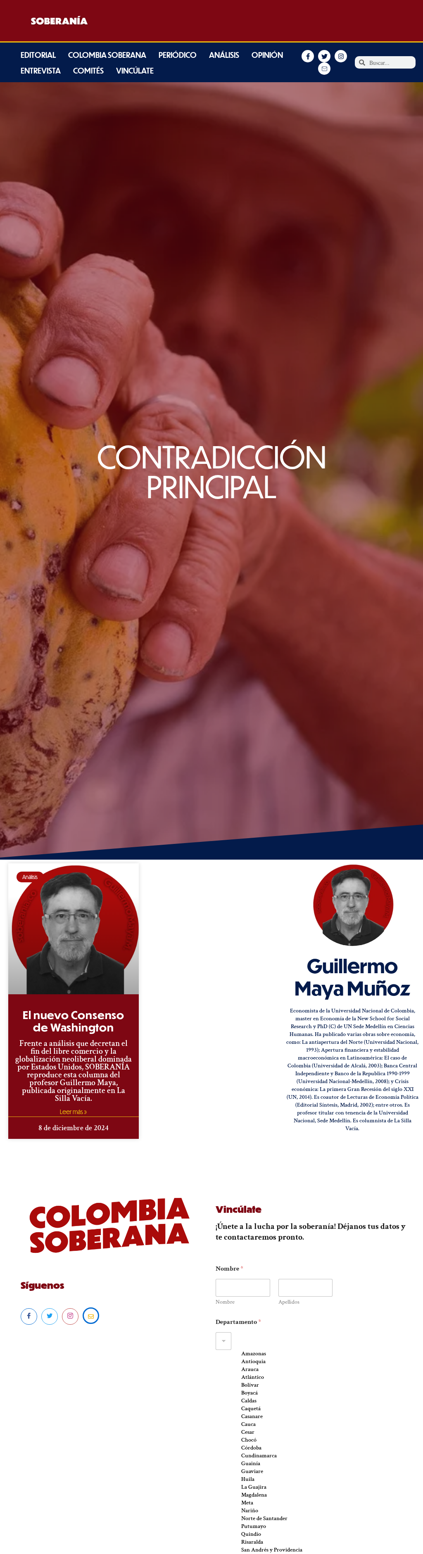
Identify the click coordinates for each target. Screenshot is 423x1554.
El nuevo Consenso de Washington (73, 1021)
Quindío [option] (251, 1534)
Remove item (228, 1356)
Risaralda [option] (252, 1542)
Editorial (38, 54)
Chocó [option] (249, 1440)
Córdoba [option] (251, 1448)
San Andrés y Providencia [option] (271, 1550)
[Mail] (91, 1315)
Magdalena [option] (254, 1495)
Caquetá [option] (251, 1408)
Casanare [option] (252, 1416)
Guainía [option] (250, 1463)
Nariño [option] (249, 1510)
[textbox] (287, 1341)
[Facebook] (29, 1316)
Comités (88, 70)
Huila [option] (247, 1479)
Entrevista (41, 70)
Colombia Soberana (107, 54)
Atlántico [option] (252, 1377)
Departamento (238, 1322)
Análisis (224, 54)
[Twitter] (49, 1316)
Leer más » (73, 1111)
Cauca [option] (248, 1424)
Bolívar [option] (250, 1385)
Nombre (225, 1302)
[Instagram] (70, 1316)
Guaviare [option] (252, 1471)
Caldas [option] (249, 1400)
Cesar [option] (247, 1432)
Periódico (178, 54)
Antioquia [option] (253, 1361)
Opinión (267, 54)
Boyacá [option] (249, 1393)
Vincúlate (135, 70)
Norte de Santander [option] (264, 1518)
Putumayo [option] (253, 1526)
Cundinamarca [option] (259, 1455)
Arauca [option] (250, 1369)
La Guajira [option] (253, 1487)
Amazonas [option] (253, 1353)
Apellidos (288, 1302)
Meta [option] (247, 1502)
